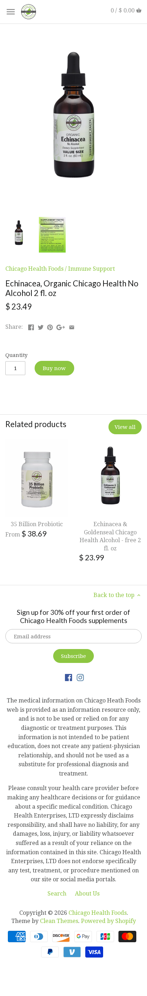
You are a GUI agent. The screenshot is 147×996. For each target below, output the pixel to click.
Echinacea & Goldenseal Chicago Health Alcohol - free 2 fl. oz (110, 536)
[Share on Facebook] (31, 326)
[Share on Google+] (60, 326)
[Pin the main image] (50, 326)
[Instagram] (80, 677)
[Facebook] (68, 677)
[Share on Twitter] (41, 326)
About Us (87, 893)
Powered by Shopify (108, 921)
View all (125, 427)
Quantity (16, 355)
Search (56, 893)
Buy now (54, 368)
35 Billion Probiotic (37, 524)
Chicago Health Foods (34, 268)
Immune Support (91, 268)
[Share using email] (72, 326)
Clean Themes (59, 921)
